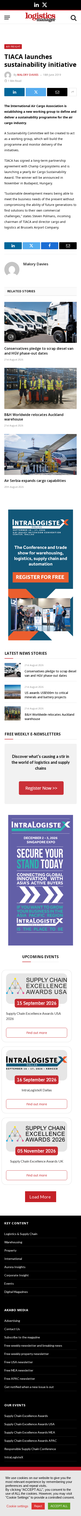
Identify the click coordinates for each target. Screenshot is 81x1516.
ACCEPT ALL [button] (59, 1506)
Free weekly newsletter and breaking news (33, 1345)
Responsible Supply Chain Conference (30, 1449)
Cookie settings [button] (17, 1506)
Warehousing (13, 1242)
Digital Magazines (16, 1292)
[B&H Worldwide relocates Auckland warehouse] (40, 388)
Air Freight (13, 46)
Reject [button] (38, 1506)
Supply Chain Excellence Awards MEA (29, 1432)
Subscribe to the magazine (22, 1337)
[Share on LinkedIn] (14, 92)
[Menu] (7, 17)
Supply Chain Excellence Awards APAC (30, 1440)
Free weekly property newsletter (26, 1354)
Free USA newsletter (18, 1362)
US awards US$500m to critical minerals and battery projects (46, 695)
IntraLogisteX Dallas (37, 1090)
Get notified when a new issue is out (29, 1387)
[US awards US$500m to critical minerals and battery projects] (13, 692)
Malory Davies (28, 75)
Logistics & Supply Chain (20, 1234)
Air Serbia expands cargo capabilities (35, 480)
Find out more (36, 1032)
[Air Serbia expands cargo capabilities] (40, 454)
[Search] (73, 17)
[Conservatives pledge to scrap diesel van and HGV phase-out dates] (40, 322)
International (13, 1258)
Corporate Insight (16, 1275)
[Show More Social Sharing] (72, 92)
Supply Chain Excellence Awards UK (36, 1161)
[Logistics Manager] (40, 17)
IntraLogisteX (13, 1457)
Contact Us (12, 1329)
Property (10, 1250)
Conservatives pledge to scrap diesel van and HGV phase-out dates (38, 351)
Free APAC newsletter (19, 1378)
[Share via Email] (57, 92)
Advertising (12, 1321)
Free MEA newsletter (18, 1370)
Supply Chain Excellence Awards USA (29, 1424)
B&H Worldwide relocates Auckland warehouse (34, 417)
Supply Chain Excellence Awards (26, 1416)
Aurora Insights (14, 1267)
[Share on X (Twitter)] (36, 92)
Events (9, 1283)
